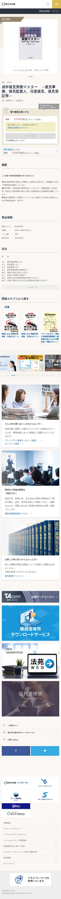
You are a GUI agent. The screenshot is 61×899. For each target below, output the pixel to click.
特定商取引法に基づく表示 (14, 846)
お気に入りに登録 (41, 70)
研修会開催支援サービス (16, 513)
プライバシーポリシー (12, 829)
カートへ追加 (30, 136)
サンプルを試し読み (21, 70)
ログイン (55, 11)
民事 (7, 307)
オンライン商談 (12, 443)
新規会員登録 (44, 11)
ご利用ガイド (13, 725)
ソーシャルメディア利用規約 (15, 840)
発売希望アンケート (14, 576)
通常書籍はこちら (21, 151)
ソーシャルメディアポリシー (15, 834)
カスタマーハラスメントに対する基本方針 (20, 852)
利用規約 (7, 823)
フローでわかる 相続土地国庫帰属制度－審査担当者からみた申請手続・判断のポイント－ (50, 339)
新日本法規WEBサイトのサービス (21, 733)
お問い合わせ (13, 740)
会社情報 (7, 858)
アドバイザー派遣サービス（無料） (21, 440)
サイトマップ (9, 863)
